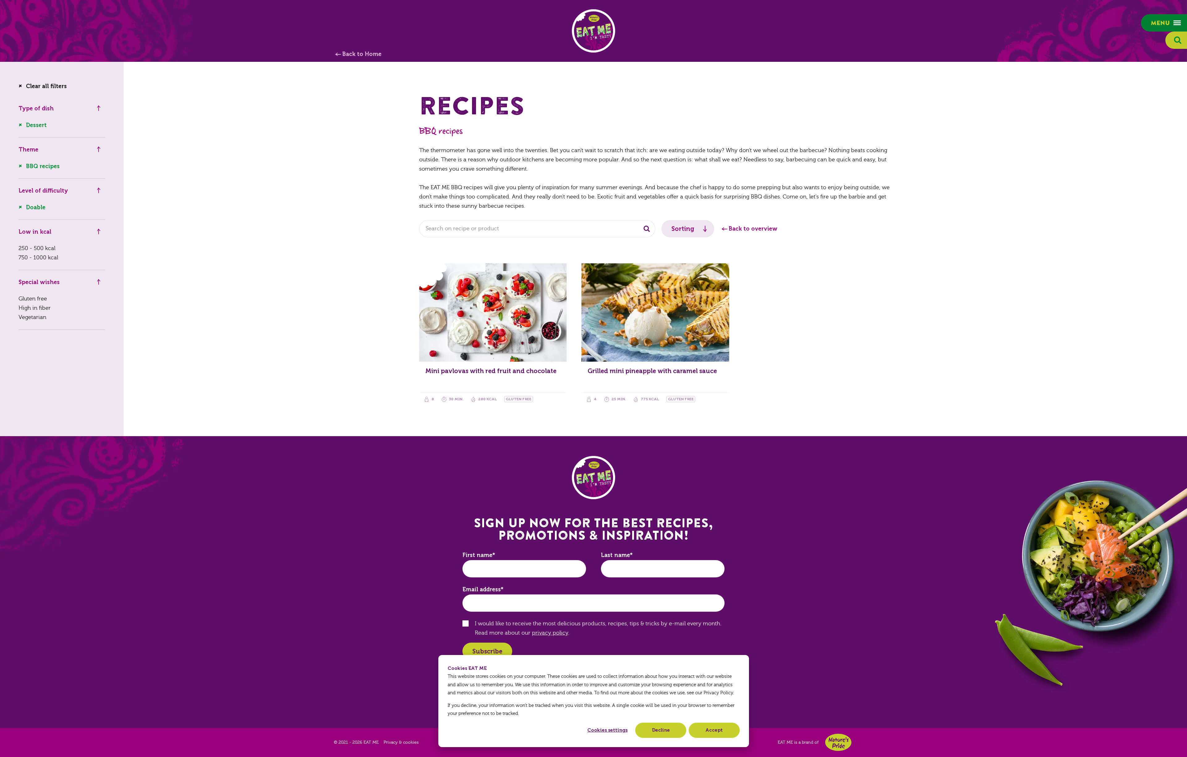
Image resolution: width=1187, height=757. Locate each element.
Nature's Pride (838, 742)
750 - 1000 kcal (38, 257)
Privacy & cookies (401, 742)
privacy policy (550, 633)
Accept (714, 730)
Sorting (682, 228)
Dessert (36, 125)
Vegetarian (32, 317)
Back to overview (753, 228)
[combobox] (537, 228)
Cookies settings (607, 730)
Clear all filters (46, 86)
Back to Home (361, 54)
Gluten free (33, 299)
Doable (35, 207)
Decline (661, 730)
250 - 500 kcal (37, 248)
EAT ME (593, 31)
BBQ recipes (43, 166)
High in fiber (35, 308)
